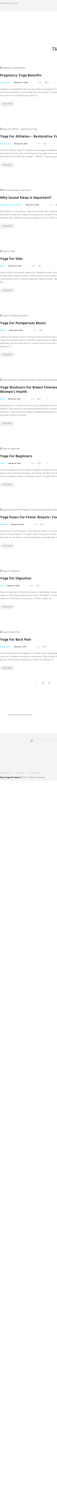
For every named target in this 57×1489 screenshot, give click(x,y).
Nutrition (3, 330)
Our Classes (35, 773)
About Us (20, 773)
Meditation (4, 524)
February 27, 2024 (21, 82)
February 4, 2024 (17, 524)
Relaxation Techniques (14, 205)
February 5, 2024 (14, 399)
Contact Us (5, 773)
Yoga (2, 585)
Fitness (8, 82)
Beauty (2, 82)
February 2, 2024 (20, 647)
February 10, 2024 (14, 266)
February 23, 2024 (20, 144)
